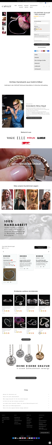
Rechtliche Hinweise (42, 422)
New (16, 5)
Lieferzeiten (16, 422)
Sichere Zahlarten (29, 425)
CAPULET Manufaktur (5, 417)
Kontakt (28, 417)
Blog (3, 420)
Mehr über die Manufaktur (34, 117)
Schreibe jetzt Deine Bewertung (41, 247)
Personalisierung (17, 417)
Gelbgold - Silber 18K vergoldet (37, 29)
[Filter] (48, 247)
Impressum (41, 417)
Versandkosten (29, 422)
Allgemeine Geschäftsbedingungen (43, 424)
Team (3, 422)
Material (37, 27)
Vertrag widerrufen (45, 432)
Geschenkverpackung (18, 420)
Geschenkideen (33, 5)
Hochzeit (26, 5)
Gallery (21, 7)
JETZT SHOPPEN (26, 339)
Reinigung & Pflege (17, 423)
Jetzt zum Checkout (42, 47)
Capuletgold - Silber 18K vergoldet (39, 29)
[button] (36, 16)
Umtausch (28, 423)
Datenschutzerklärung (42, 420)
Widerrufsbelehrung (42, 426)
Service (26, 7)
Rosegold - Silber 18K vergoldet (41, 29)
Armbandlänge (37, 21)
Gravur (35, 34)
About (31, 7)
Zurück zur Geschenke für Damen (26, 377)
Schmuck (20, 5)
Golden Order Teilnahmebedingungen (43, 428)
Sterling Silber (35, 29)
